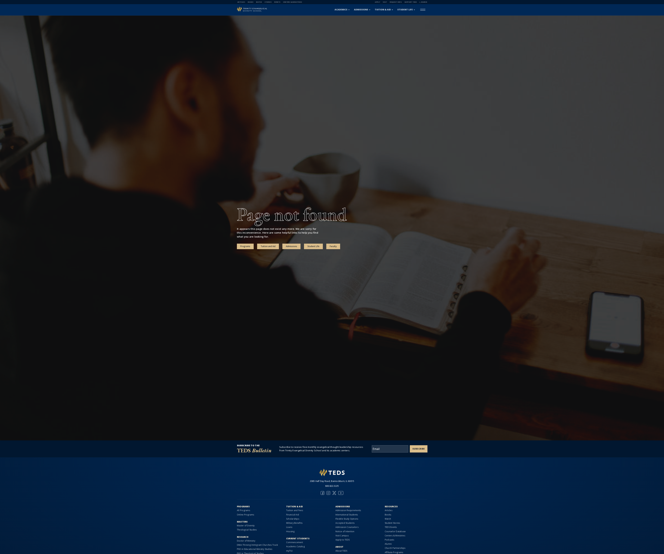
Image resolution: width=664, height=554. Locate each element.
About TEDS (341, 550)
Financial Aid (292, 514)
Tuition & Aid (383, 9)
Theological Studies (247, 529)
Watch (259, 2)
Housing (290, 531)
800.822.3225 (332, 485)
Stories (268, 2)
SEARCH (424, 2)
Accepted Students (344, 522)
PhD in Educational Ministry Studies (254, 549)
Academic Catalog (295, 546)
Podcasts (389, 539)
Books (250, 2)
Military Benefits (294, 522)
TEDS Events (391, 527)
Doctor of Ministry (246, 540)
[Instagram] (328, 493)
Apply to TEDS (342, 539)
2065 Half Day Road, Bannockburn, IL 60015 (332, 481)
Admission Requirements (348, 510)
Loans (289, 527)
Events (277, 2)
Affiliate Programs (394, 552)
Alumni (388, 543)
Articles (241, 2)
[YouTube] (340, 493)
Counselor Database (395, 531)
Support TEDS (410, 2)
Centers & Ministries (292, 2)
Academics (341, 9)
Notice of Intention (344, 531)
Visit (385, 2)
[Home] (252, 10)
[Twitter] (334, 493)
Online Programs (245, 514)
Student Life (405, 9)
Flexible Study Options (346, 518)
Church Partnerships (395, 548)
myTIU (289, 550)
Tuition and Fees (294, 510)
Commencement (294, 542)
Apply (377, 2)
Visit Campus (342, 535)
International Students (346, 514)
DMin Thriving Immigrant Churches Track (257, 544)
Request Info (396, 2)
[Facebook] (322, 493)
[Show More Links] (422, 9)
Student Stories (392, 522)
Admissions (361, 9)
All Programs (243, 510)
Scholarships (292, 518)
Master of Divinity (246, 525)
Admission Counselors (346, 527)
